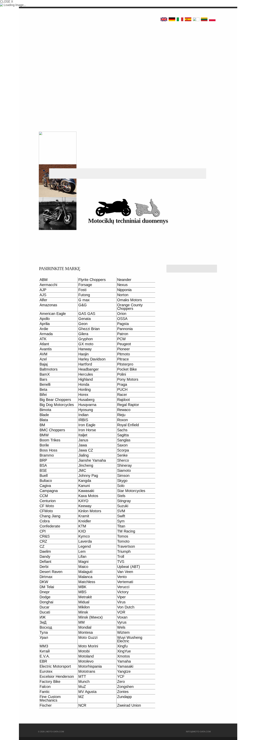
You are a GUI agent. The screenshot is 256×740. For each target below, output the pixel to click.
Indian (83, 415)
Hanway (85, 349)
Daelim (45, 551)
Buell (44, 475)
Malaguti (85, 572)
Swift (121, 516)
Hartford (85, 364)
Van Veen (125, 572)
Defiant (45, 561)
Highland (85, 379)
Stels (121, 496)
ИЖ (43, 617)
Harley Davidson (92, 359)
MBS (82, 592)
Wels (121, 627)
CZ (42, 546)
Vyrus (122, 622)
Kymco (84, 536)
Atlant (44, 344)
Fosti (82, 290)
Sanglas (123, 440)
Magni (83, 561)
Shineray (124, 465)
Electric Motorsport (55, 666)
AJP (43, 290)
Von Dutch (125, 607)
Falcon (45, 686)
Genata (84, 319)
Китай (45, 651)
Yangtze (124, 671)
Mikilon (84, 607)
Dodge (45, 597)
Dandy (45, 556)
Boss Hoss (48, 450)
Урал (44, 637)
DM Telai (47, 587)
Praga (122, 384)
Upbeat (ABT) (128, 566)
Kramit (83, 516)
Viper (121, 597)
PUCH (122, 389)
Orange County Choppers (130, 306)
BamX (45, 374)
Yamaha (124, 661)
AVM (43, 354)
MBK (82, 587)
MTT (82, 676)
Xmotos (123, 656)
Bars (43, 379)
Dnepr (45, 592)
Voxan (122, 617)
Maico (83, 566)
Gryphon (85, 339)
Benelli (45, 384)
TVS (120, 561)
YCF (120, 676)
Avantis (46, 349)
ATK (43, 339)
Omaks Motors (129, 300)
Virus (121, 602)
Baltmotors (49, 369)
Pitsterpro (125, 364)
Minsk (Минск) (90, 617)
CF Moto (47, 506)
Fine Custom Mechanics (50, 698)
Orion (121, 313)
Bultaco (46, 480)
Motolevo (86, 661)
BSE (43, 470)
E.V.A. (45, 656)
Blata (44, 420)
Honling (84, 389)
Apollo (45, 319)
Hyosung (85, 410)
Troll (120, 556)
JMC (82, 470)
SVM (121, 511)
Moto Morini (88, 646)
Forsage (85, 285)
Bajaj (44, 364)
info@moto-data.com (198, 731)
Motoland (86, 656)
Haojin (83, 354)
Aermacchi (48, 285)
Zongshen (125, 686)
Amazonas (48, 305)
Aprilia (45, 324)
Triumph (124, 551)
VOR (121, 612)
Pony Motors (127, 379)
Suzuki (122, 506)
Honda (83, 384)
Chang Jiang (50, 516)
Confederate (50, 526)
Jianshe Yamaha (92, 460)
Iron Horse (87, 430)
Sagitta (123, 435)
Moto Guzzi (87, 637)
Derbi (44, 566)
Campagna (49, 491)
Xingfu (122, 646)
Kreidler (84, 521)
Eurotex (46, 671)
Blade (44, 415)
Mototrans (86, 671)
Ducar (44, 607)
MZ (81, 697)
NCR (82, 705)
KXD (82, 531)
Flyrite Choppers (92, 280)
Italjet (82, 435)
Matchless (86, 582)
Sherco (123, 460)
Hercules (85, 374)
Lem (82, 551)
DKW (44, 582)
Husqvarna (87, 405)
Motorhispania (90, 666)
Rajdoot (123, 399)
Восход (46, 627)
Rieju (121, 415)
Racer (122, 394)
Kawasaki (86, 491)
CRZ (43, 541)
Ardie (44, 329)
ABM (44, 280)
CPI (43, 531)
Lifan (82, 556)
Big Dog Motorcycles (57, 405)
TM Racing (126, 531)
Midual (83, 602)
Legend (84, 546)
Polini (121, 374)
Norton (122, 295)
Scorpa (123, 450)
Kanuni (84, 486)
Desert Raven (51, 572)
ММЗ (44, 646)
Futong (84, 295)
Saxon (122, 445)
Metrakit (85, 597)
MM (81, 622)
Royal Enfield (128, 425)
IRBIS (83, 420)
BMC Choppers (52, 430)
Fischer (46, 705)
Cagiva (45, 486)
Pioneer (123, 349)
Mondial (84, 627)
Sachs (122, 430)
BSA (43, 465)
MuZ (82, 686)
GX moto (85, 344)
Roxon (122, 420)
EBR (43, 661)
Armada (46, 334)
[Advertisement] (128, 60)
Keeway (84, 506)
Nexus (122, 285)
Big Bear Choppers (55, 399)
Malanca (85, 577)
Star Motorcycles (131, 491)
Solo (120, 486)
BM (42, 425)
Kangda (84, 480)
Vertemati (125, 582)
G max (84, 300)
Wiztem (123, 632)
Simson (123, 475)
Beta (43, 389)
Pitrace (123, 359)
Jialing (83, 455)
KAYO (83, 501)
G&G (82, 305)
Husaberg (86, 399)
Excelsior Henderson (57, 676)
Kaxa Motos (88, 496)
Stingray (124, 501)
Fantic (45, 692)
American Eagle (53, 313)
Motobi (84, 651)
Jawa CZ (85, 450)
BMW (44, 435)
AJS (43, 295)
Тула (44, 632)
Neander (124, 280)
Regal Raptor (128, 405)
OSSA (122, 319)
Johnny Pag (88, 475)
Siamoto (124, 470)
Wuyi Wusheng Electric (129, 639)
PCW (121, 339)
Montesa (85, 632)
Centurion (48, 501)
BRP (43, 460)
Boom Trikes (50, 440)
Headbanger (88, 369)
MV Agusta (87, 692)
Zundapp (124, 697)
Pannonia (125, 329)
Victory (123, 592)
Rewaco (123, 410)
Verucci (123, 587)
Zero (121, 681)
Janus (83, 440)
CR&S (45, 536)
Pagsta (123, 324)
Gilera (83, 334)
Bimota (45, 410)
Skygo (122, 480)
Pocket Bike (127, 369)
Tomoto (123, 541)
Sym (121, 521)
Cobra (45, 521)
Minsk (83, 612)
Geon (83, 324)
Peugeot (124, 344)
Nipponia (124, 290)
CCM (44, 496)
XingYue (124, 651)
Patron (122, 334)
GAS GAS (86, 313)
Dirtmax (46, 577)
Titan (121, 526)
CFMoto (46, 511)
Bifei (43, 394)
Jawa (82, 445)
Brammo (47, 455)
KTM (82, 526)
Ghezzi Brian (89, 329)
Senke (122, 455)
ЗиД (43, 622)
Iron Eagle (86, 425)
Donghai (46, 602)
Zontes (123, 692)
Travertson (126, 546)
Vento (122, 577)
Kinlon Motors (89, 511)
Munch (84, 681)
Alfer (43, 300)
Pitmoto (123, 354)
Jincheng (85, 465)
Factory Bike (50, 681)
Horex (83, 394)
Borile (44, 445)
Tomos (122, 536)
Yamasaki (125, 666)
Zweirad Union (129, 705)
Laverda (85, 541)
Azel (43, 359)
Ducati (45, 612)
